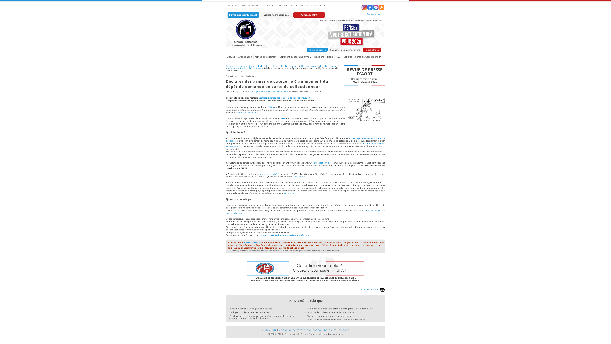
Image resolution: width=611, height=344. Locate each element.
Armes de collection (265, 56)
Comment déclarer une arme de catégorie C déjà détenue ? (340, 308)
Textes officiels (372, 49)
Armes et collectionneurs (285, 66)
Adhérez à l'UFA (309, 15)
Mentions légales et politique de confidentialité (307, 330)
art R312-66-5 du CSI (247, 112)
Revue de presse (317, 49)
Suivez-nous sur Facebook (243, 15)
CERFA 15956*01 (252, 242)
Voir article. (300, 176)
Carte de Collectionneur (368, 56)
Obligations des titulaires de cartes (249, 312)
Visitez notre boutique (276, 15)
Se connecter (268, 5)
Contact (344, 330)
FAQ (338, 56)
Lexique (348, 56)
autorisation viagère (324, 162)
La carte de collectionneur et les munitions (330, 312)
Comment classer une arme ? (295, 56)
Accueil (231, 56)
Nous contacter (250, 5)
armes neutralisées (269, 174)
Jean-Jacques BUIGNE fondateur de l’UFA (270, 91)
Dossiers (319, 56)
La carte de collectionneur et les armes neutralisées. (336, 319)
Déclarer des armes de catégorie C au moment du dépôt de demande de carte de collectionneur (262, 317)
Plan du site (232, 5)
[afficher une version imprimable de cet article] (382, 291)
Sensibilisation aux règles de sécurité (251, 308)
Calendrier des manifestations (345, 49)
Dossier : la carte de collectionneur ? (320, 66)
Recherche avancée (375, 14)
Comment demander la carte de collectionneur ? (284, 97)
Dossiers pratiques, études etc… (253, 66)
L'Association (245, 56)
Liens (330, 56)
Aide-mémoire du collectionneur (244, 68)
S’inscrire (282, 5)
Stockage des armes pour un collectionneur (331, 316)
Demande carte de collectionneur (308, 5)
